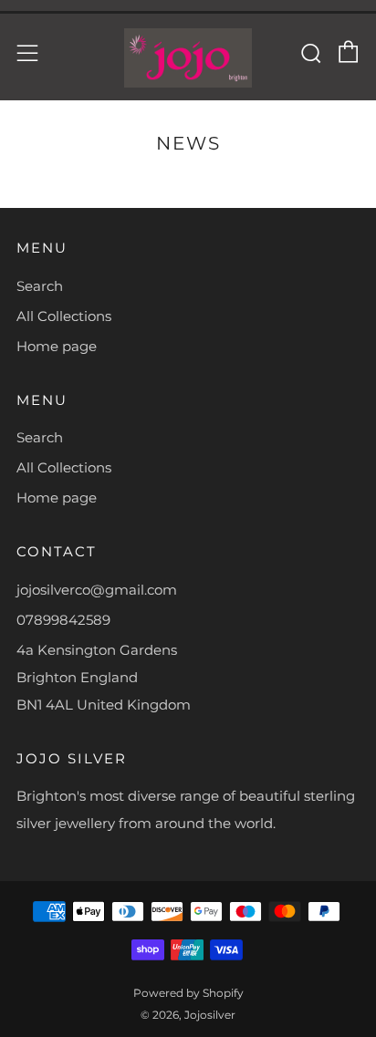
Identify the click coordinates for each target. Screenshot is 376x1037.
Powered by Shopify (188, 993)
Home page (56, 346)
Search (39, 286)
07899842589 (63, 619)
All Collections (63, 316)
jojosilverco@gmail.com (96, 589)
